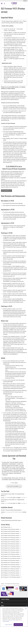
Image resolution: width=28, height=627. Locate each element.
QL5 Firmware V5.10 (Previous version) (10, 546)
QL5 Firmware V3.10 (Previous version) (10, 568)
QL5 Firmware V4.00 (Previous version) (10, 564)
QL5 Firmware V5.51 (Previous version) (10, 541)
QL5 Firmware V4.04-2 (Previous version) (10, 558)
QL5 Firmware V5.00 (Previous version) (10, 550)
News (2, 602)
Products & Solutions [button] (5, 599)
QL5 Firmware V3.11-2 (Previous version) (10, 566)
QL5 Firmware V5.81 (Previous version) (10, 533)
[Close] (25, 608)
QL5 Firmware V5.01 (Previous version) (10, 548)
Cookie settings (6, 621)
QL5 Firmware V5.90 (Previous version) (10, 529)
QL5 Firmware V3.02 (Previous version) (10, 571)
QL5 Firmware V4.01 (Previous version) (10, 562)
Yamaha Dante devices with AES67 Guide (11, 520)
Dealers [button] (2, 605)
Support (2, 583)
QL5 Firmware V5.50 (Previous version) (10, 544)
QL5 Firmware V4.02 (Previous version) (10, 560)
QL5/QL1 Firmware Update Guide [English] (11, 510)
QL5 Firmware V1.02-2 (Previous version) (10, 577)
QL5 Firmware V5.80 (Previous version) (10, 535)
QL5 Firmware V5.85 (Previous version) (10, 531)
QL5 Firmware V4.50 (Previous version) (10, 554)
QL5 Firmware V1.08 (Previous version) (10, 573)
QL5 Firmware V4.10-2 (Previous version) (10, 556)
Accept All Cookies (18, 624)
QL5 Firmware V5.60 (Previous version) (10, 539)
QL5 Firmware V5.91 (6, 527)
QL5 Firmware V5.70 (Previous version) (10, 537)
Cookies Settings (8, 624)
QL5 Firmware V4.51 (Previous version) (10, 552)
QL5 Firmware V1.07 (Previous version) (10, 575)
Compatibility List (7, 190)
